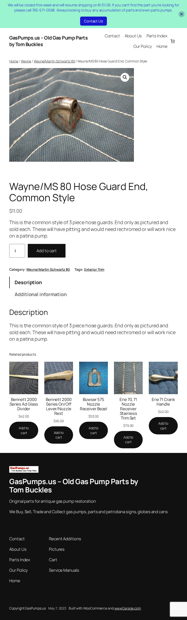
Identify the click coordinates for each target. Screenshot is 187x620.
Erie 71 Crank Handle (163, 401)
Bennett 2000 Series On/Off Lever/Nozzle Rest (59, 406)
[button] (125, 77)
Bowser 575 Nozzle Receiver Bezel (93, 404)
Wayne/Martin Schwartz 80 (54, 61)
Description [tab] (28, 282)
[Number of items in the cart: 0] (172, 41)
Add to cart (47, 250)
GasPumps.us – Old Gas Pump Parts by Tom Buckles (73, 485)
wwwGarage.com (127, 608)
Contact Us (93, 21)
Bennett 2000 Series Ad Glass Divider (23, 404)
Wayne (26, 61)
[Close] (181, 14)
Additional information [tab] (41, 294)
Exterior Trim (94, 269)
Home (13, 61)
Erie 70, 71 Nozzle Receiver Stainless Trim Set (128, 408)
